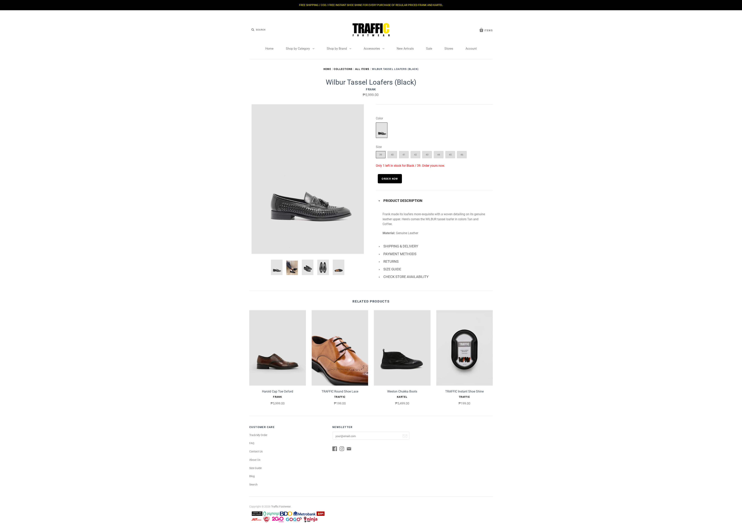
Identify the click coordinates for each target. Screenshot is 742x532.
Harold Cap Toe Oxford (277, 391)
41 (403, 154)
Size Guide (255, 468)
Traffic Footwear (281, 506)
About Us (254, 459)
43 (427, 154)
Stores (448, 48)
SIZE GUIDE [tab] (392, 269)
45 (450, 154)
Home (269, 48)
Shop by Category (298, 48)
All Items (362, 69)
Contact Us (256, 451)
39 (380, 154)
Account (471, 48)
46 (461, 154)
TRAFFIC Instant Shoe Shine (464, 391)
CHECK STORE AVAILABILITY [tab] (406, 277)
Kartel (402, 397)
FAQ (251, 443)
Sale (429, 48)
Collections (343, 69)
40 (392, 154)
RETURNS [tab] (391, 261)
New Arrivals (405, 48)
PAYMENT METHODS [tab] (399, 254)
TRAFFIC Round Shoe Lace (340, 391)
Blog (252, 476)
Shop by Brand (337, 48)
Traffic (339, 397)
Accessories (372, 48)
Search (253, 484)
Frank (371, 89)
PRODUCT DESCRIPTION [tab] (402, 201)
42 (415, 154)
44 (438, 154)
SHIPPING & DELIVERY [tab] (400, 246)
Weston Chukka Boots (402, 391)
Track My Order (258, 435)
